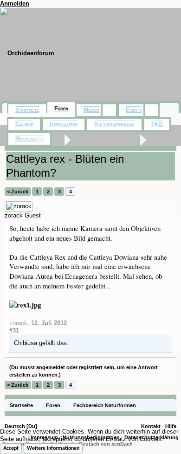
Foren (61, 108)
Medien (91, 110)
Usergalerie (64, 124)
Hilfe (170, 426)
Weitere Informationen (53, 448)
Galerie (24, 124)
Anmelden (14, 3)
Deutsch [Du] (21, 426)
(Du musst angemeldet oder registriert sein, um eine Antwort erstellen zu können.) (83, 370)
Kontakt (151, 426)
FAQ (156, 124)
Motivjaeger (29, 138)
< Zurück (17, 191)
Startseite (27, 110)
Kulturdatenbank (114, 124)
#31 (14, 330)
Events (134, 110)
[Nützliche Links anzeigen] (171, 405)
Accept (11, 448)
